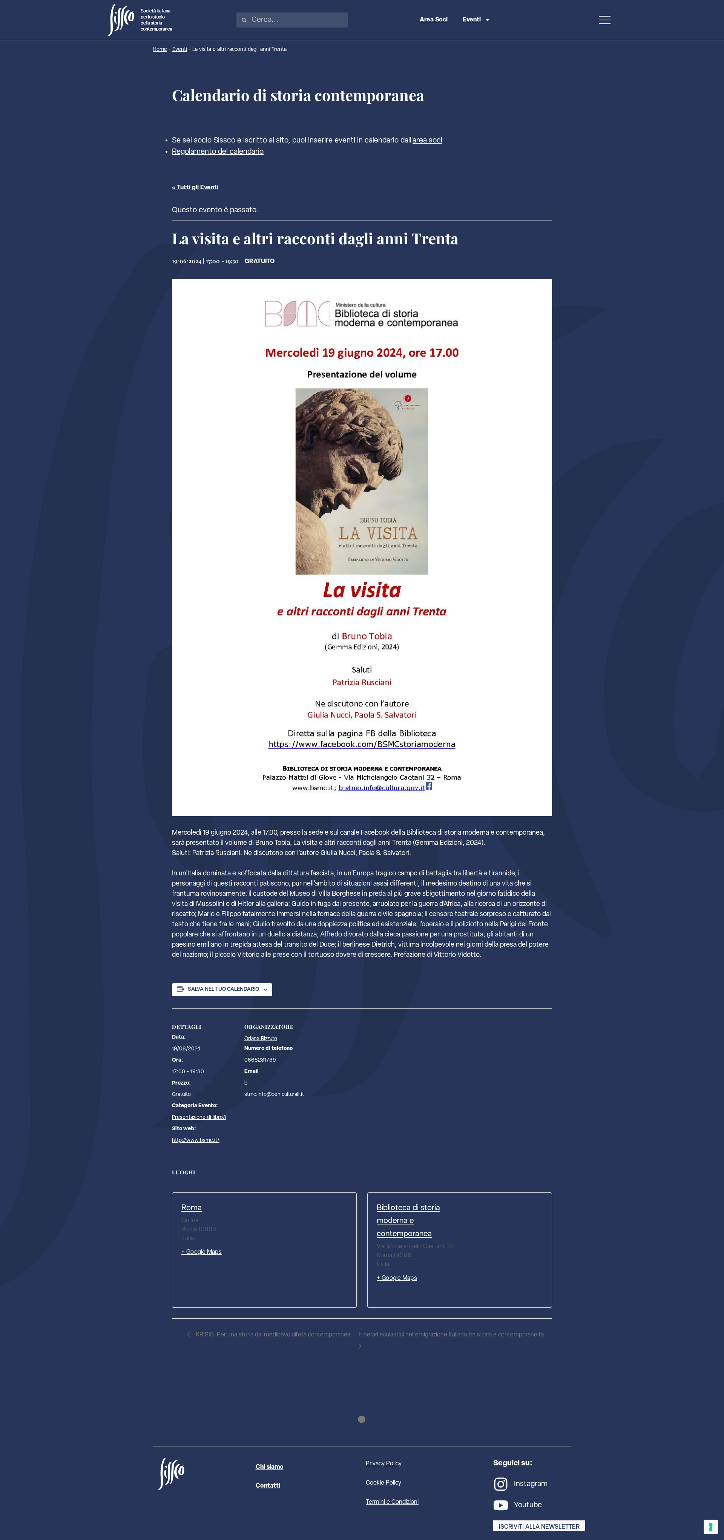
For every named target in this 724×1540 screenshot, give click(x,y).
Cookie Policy (383, 1483)
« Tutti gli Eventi (195, 188)
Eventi (472, 20)
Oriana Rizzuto (260, 1039)
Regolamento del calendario (218, 152)
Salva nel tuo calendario (223, 989)
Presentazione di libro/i (199, 1117)
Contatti (268, 1486)
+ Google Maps (201, 1252)
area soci (427, 140)
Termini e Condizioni (392, 1502)
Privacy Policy (384, 1464)
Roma (191, 1208)
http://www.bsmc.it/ (195, 1140)
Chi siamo (270, 1467)
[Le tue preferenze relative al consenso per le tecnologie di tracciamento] (711, 1527)
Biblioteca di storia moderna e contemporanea (408, 1221)
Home (160, 49)
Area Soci (434, 20)
